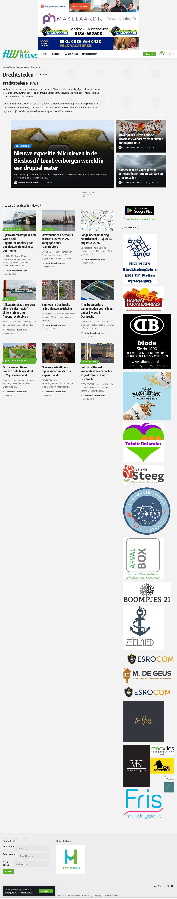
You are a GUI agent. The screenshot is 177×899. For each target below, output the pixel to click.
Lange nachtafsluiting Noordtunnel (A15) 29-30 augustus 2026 (97, 239)
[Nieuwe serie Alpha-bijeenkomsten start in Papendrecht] (58, 353)
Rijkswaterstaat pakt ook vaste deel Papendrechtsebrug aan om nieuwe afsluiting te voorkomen (19, 242)
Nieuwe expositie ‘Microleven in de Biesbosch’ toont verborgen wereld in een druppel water (59, 160)
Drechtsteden (23, 146)
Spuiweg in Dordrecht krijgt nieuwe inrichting (57, 306)
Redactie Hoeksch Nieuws (28, 183)
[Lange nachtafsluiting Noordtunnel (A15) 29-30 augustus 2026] (97, 220)
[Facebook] (164, 886)
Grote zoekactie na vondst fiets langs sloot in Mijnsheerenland (18, 371)
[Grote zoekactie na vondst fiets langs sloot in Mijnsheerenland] (19, 353)
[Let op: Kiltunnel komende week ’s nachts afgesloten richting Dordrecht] (97, 353)
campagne (48, 229)
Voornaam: (8, 846)
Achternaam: (10, 854)
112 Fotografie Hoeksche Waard (16, 361)
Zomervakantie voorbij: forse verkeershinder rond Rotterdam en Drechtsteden (141, 173)
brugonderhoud (13, 229)
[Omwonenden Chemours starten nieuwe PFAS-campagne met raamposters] (58, 220)
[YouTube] (172, 886)
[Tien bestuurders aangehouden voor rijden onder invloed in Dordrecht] (97, 290)
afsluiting (10, 299)
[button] (46, 891)
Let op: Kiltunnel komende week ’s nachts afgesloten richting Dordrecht (96, 373)
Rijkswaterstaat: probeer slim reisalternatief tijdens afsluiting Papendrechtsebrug (19, 310)
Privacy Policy (11, 892)
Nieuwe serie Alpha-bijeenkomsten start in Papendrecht (56, 371)
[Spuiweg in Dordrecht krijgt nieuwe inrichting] (58, 290)
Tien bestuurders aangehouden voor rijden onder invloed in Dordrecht (97, 310)
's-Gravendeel (89, 362)
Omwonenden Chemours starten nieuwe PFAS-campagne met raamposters (57, 241)
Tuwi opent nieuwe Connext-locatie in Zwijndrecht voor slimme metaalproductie (141, 139)
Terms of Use (26, 892)
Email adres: (6, 863)
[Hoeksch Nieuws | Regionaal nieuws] (20, 54)
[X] (168, 886)
